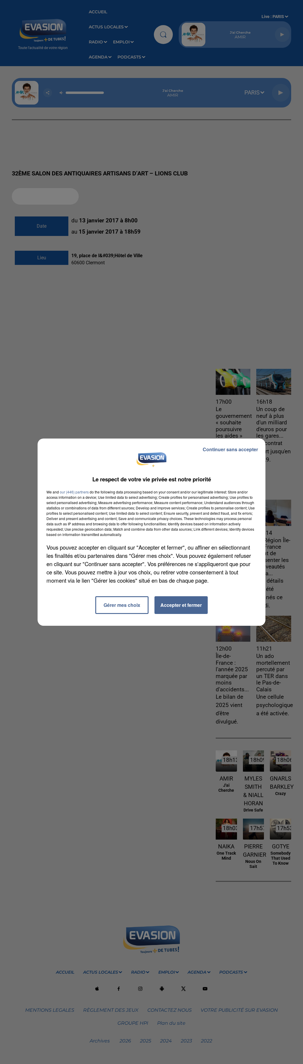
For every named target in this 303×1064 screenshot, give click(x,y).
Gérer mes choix (122, 605)
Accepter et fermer (181, 605)
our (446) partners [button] (74, 491)
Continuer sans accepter (230, 449)
